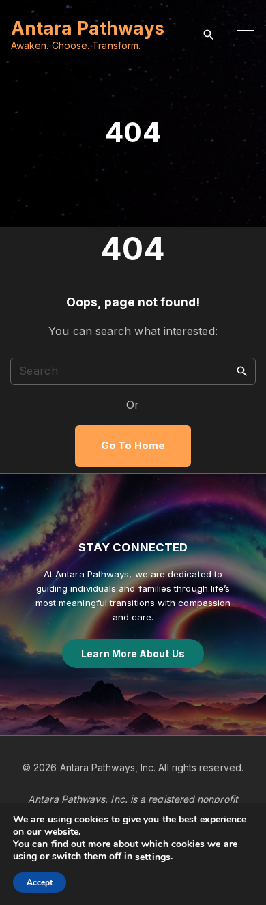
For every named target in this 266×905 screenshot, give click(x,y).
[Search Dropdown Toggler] (209, 35)
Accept (40, 882)
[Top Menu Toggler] (246, 35)
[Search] (242, 371)
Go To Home (133, 446)
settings (153, 857)
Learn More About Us (133, 653)
